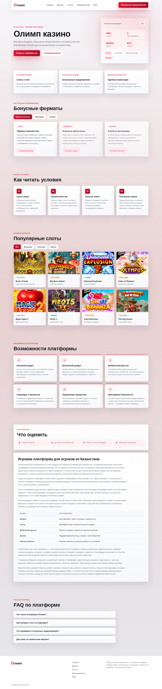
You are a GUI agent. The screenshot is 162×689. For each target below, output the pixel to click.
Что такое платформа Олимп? (31, 614)
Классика (41, 247)
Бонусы (60, 5)
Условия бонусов (52, 53)
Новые (53, 247)
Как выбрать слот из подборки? (32, 623)
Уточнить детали (117, 151)
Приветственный (23, 117)
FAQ (95, 5)
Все (17, 247)
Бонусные (28, 247)
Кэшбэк (52, 117)
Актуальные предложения (133, 5)
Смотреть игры (71, 151)
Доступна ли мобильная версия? (32, 639)
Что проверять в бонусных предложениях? (37, 631)
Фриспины (39, 117)
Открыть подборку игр (27, 53)
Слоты (70, 5)
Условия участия (26, 151)
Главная (49, 5)
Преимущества (83, 5)
